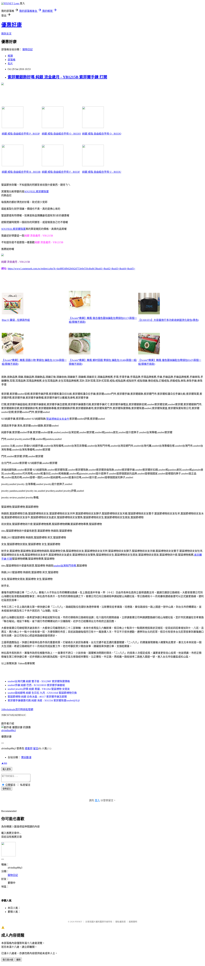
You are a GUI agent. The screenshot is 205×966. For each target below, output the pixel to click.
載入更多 (7, 769)
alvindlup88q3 (8, 730)
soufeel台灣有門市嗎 (64, 565)
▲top (4, 763)
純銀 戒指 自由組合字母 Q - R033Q (101, 133)
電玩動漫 (26, 757)
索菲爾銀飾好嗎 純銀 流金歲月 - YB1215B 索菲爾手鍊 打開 (57, 77)
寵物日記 (27, 49)
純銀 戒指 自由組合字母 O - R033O (61, 133)
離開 (18, 959)
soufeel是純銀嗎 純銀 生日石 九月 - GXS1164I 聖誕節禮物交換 (42, 692)
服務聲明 (133, 921)
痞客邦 (29, 748)
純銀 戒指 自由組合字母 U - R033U (101, 172)
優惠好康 (11, 25)
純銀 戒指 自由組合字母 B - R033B (21, 172)
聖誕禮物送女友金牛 (57, 418)
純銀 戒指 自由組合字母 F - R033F (61, 172)
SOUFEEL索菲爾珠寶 (36, 191)
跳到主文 (6, 33)
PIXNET (78, 921)
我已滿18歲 (8, 959)
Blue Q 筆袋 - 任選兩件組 (16, 320)
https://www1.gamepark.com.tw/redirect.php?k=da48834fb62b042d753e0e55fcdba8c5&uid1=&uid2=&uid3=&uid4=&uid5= (71, 268)
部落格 (11, 59)
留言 (35, 748)
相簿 (10, 55)
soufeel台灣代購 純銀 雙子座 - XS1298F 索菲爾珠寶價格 (39, 681)
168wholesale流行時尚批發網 (17, 709)
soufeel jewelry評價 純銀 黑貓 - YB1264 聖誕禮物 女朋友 (39, 689)
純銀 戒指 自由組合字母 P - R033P (21, 133)
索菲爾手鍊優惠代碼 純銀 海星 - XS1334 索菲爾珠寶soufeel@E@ (44, 700)
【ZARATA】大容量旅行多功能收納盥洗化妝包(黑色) (168, 320)
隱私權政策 (120, 921)
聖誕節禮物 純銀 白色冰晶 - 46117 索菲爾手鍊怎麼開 (37, 696)
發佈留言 (7, 789)
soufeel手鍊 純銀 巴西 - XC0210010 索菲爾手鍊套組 (36, 685)
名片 (10, 63)
